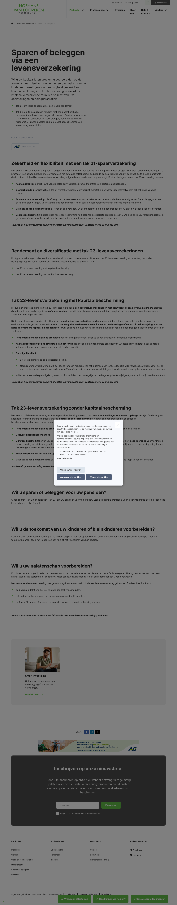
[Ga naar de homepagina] (39, 9)
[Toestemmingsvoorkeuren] (11, 899)
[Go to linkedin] (92, 732)
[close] (117, 425)
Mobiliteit (15, 850)
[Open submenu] (83, 10)
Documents (95, 855)
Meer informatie (64, 458)
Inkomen (54, 860)
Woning (14, 855)
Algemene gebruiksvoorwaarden (26, 894)
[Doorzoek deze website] (148, 2)
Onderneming (57, 850)
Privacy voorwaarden (90, 813)
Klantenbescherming (99, 860)
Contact (93, 850)
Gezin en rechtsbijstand (22, 860)
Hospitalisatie (17, 865)
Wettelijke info (107, 894)
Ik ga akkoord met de (80, 813)
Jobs (136, 3)
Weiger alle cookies (99, 477)
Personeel (55, 855)
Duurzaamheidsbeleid (88, 894)
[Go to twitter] (98, 732)
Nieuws (128, 3)
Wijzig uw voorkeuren (70, 469)
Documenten (116, 3)
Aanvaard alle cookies (70, 477)
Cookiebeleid (70, 894)
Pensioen (15, 874)
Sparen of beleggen (20, 869)
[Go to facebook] (87, 732)
